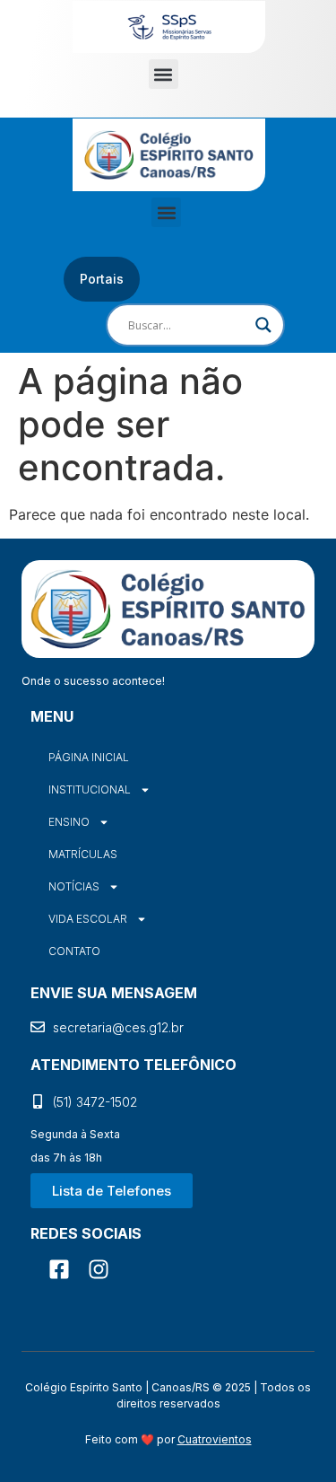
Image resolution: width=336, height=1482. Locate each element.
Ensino (69, 822)
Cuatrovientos (214, 1439)
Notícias (73, 886)
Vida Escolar (87, 918)
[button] (163, 74)
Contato (74, 951)
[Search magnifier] (263, 325)
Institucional (89, 789)
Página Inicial (88, 757)
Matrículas (82, 854)
